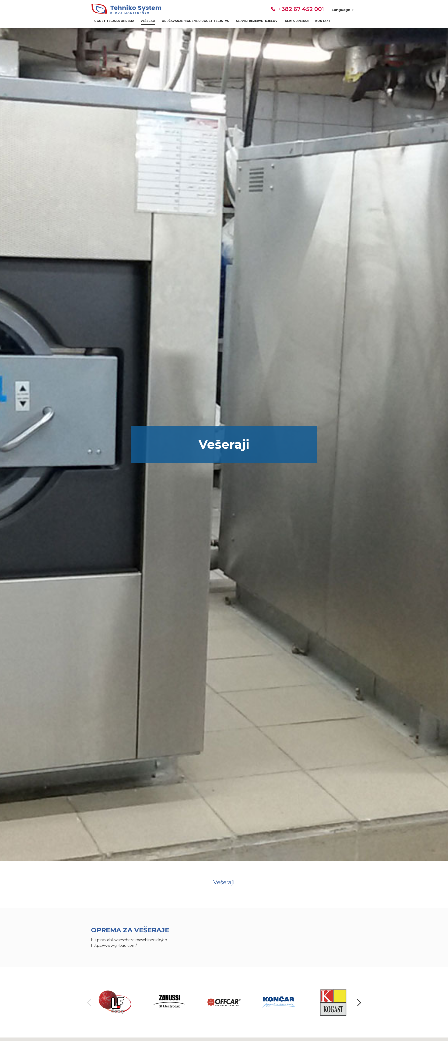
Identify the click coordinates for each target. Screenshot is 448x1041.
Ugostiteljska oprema (114, 21)
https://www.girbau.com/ (114, 945)
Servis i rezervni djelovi (257, 21)
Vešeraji (148, 21)
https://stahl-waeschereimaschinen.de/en (129, 940)
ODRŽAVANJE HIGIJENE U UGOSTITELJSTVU (195, 21)
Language (341, 9)
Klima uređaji (297, 21)
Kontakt (323, 21)
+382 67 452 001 (300, 9)
